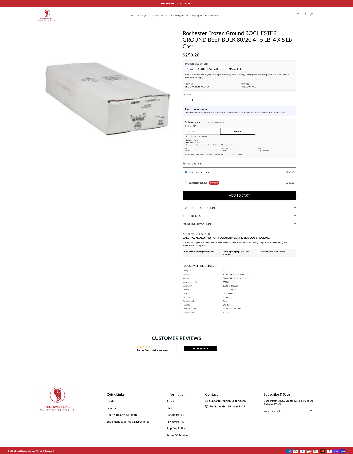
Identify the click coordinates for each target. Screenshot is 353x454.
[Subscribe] (311, 411)
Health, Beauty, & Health (121, 414)
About (170, 401)
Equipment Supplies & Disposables (127, 421)
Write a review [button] (200, 348)
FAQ (169, 408)
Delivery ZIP (190, 126)
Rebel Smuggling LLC (25, 450)
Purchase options (192, 163)
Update (237, 131)
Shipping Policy (176, 428)
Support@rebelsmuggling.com (228, 400)
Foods (110, 401)
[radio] (186, 172)
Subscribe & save (203, 182)
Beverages (112, 408)
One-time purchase (199, 172)
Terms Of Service (177, 435)
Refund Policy (175, 414)
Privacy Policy (175, 421)
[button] (140, 15)
